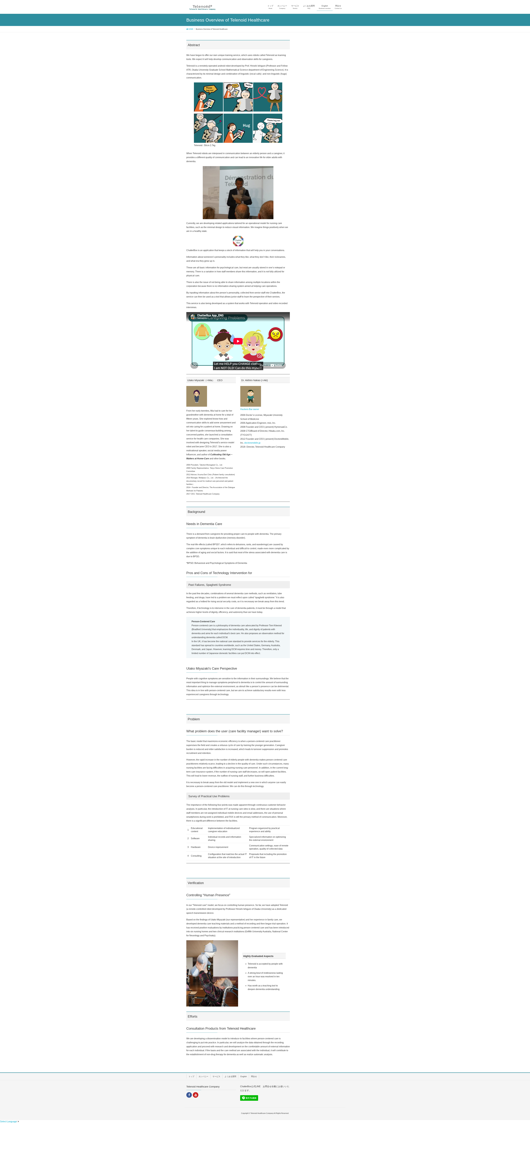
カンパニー (203, 1076)
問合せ (254, 1076)
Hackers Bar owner (249, 409)
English (243, 1076)
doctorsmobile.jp (252, 443)
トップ (191, 1076)
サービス (216, 1076)
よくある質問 (230, 1076)
